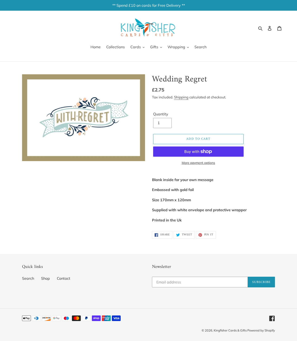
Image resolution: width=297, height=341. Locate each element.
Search (28, 278)
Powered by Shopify (261, 330)
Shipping (181, 97)
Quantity (160, 114)
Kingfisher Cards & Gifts (230, 330)
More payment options (198, 163)
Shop (45, 278)
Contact (63, 278)
